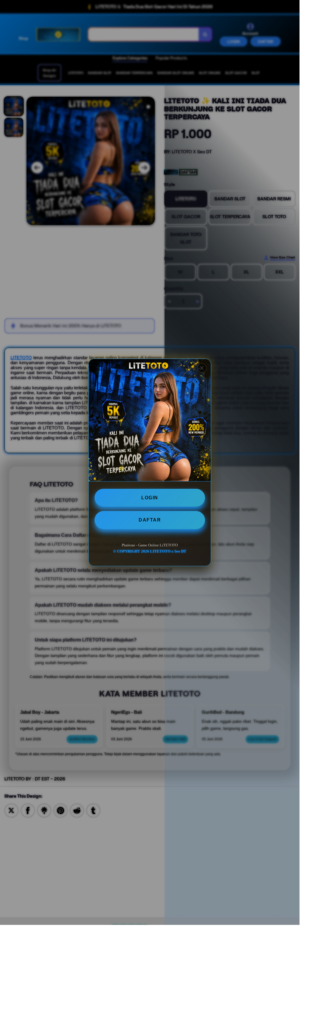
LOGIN (149, 497)
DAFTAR (150, 519)
